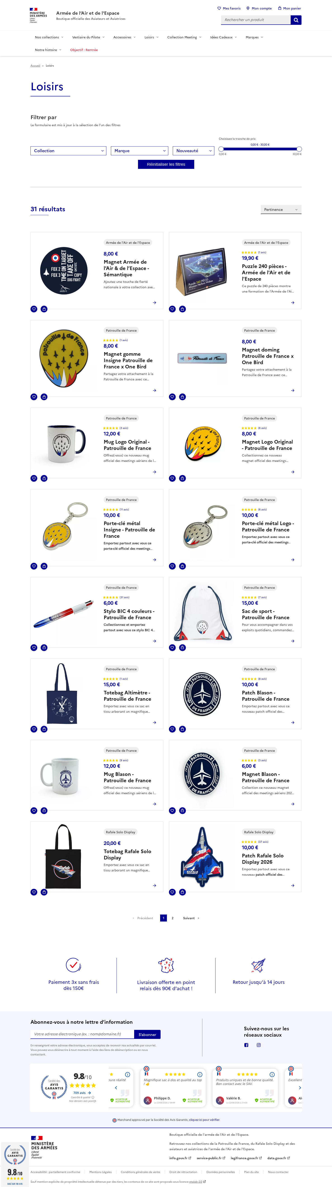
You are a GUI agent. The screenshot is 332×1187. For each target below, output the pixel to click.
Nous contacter (278, 1172)
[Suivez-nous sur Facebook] (246, 1044)
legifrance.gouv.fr (244, 1158)
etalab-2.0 (195, 1181)
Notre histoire (46, 49)
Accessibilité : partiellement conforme (55, 1172)
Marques (252, 37)
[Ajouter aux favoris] (33, 309)
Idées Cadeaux (221, 37)
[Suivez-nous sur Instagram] (258, 1044)
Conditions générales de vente (140, 1172)
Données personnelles (220, 1172)
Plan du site (251, 1172)
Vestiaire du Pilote (86, 37)
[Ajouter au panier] (44, 309)
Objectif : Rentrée (84, 49)
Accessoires (122, 37)
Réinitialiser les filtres (166, 164)
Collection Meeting (182, 37)
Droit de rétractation (183, 1172)
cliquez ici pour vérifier (204, 1120)
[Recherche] (296, 20)
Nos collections (47, 37)
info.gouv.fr (178, 1158)
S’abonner (147, 1034)
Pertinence (273, 209)
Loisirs (149, 37)
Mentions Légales (100, 1172)
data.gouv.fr (276, 1158)
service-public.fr (209, 1158)
